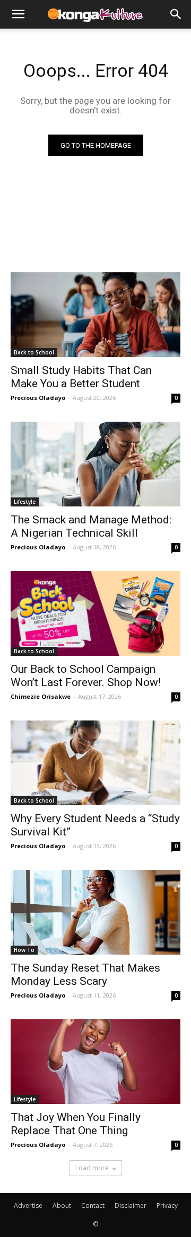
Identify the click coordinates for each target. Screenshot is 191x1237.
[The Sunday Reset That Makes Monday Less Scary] (95, 912)
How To (24, 950)
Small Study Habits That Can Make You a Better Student (81, 377)
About (62, 1205)
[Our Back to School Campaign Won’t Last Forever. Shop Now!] (95, 613)
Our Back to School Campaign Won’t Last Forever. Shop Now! (86, 676)
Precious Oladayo (38, 398)
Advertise (28, 1205)
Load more (92, 1167)
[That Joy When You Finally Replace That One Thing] (95, 1061)
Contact (93, 1205)
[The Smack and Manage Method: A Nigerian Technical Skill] (95, 464)
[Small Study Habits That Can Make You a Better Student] (95, 314)
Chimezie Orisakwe (41, 696)
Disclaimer (130, 1205)
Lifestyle (25, 501)
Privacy (167, 1205)
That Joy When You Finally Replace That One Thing (76, 1124)
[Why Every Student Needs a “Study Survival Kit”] (95, 762)
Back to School (34, 352)
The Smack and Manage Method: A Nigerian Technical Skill (91, 526)
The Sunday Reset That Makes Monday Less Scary (85, 974)
